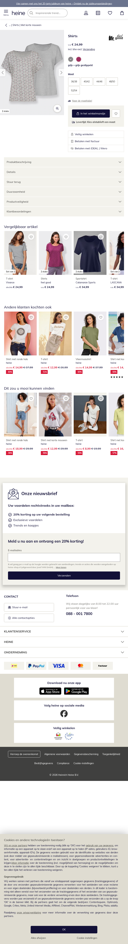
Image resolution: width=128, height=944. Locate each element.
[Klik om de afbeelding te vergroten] (57, 108)
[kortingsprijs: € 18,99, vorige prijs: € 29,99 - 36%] (20, 414)
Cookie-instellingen (87, 938)
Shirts (15, 25)
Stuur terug (14, 182)
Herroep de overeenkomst (24, 754)
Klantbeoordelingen (19, 211)
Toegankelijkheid (111, 754)
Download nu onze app (64, 683)
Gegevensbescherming (86, 754)
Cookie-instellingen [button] (84, 763)
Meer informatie (20, 862)
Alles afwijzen (38, 938)
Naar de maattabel (82, 100)
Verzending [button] (89, 49)
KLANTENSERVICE (17, 631)
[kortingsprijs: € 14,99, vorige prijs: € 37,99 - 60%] (20, 333)
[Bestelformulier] (98, 13)
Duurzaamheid (16, 191)
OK (64, 929)
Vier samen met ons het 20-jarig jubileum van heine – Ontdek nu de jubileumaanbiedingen (64, 3)
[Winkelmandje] (122, 13)
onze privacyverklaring (29, 912)
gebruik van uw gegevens (100, 845)
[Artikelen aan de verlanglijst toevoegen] (116, 113)
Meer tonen (61, 567)
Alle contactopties (23, 617)
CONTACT (11, 596)
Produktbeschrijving (19, 162)
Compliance (63, 763)
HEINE (8, 642)
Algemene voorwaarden (57, 754)
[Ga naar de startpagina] (18, 13)
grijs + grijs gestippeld (80, 65)
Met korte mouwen (31, 25)
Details (11, 172)
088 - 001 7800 (79, 613)
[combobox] (52, 13)
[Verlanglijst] (110, 13)
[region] (64, 889)
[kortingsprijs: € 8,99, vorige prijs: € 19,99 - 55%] (90, 414)
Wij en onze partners (15, 845)
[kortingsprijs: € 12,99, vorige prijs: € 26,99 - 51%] (55, 333)
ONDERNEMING (15, 652)
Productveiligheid (17, 201)
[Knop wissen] (64, 13)
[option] (70, 59)
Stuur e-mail (19, 608)
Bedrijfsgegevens (43, 763)
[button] (6, 13)
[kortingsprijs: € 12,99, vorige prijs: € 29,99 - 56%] (55, 414)
